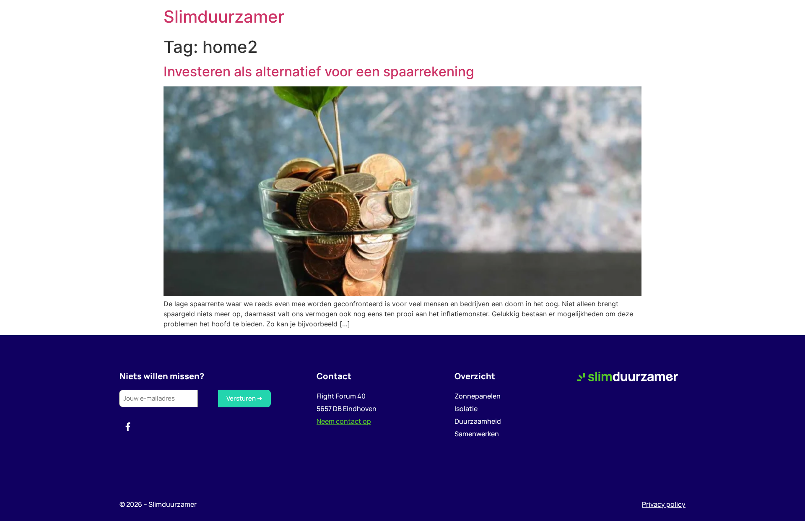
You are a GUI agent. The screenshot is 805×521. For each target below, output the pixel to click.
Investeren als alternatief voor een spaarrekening (319, 71)
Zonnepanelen (477, 396)
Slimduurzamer (224, 16)
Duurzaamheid (477, 421)
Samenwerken (476, 433)
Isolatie (466, 408)
